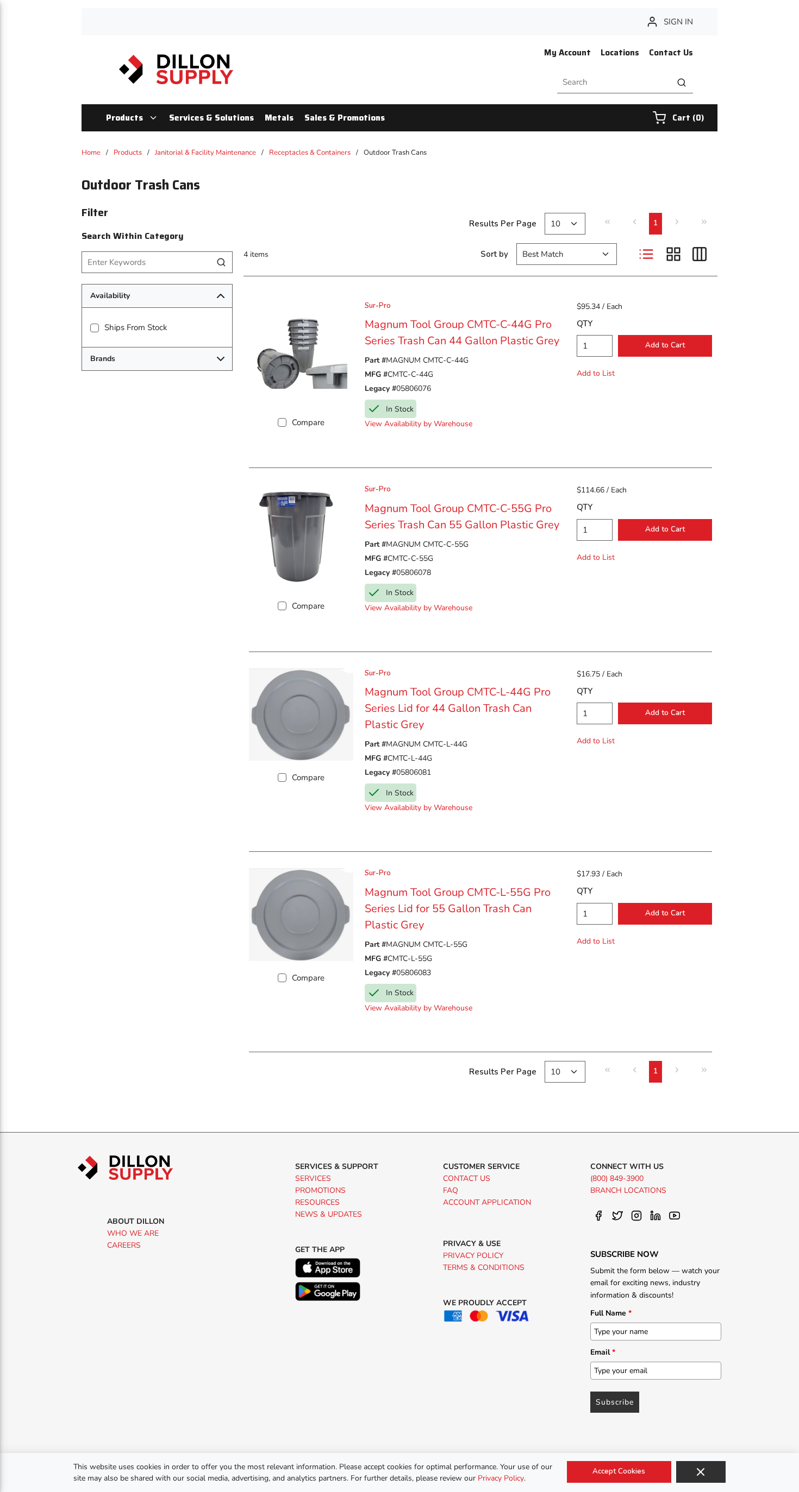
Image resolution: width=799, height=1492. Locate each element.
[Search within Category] (222, 262)
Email (602, 1352)
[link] (607, 222)
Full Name (611, 1313)
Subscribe (615, 1402)
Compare (308, 422)
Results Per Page (502, 223)
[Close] (701, 1472)
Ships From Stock (135, 327)
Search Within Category (133, 236)
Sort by (494, 254)
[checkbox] (94, 328)
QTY (584, 323)
